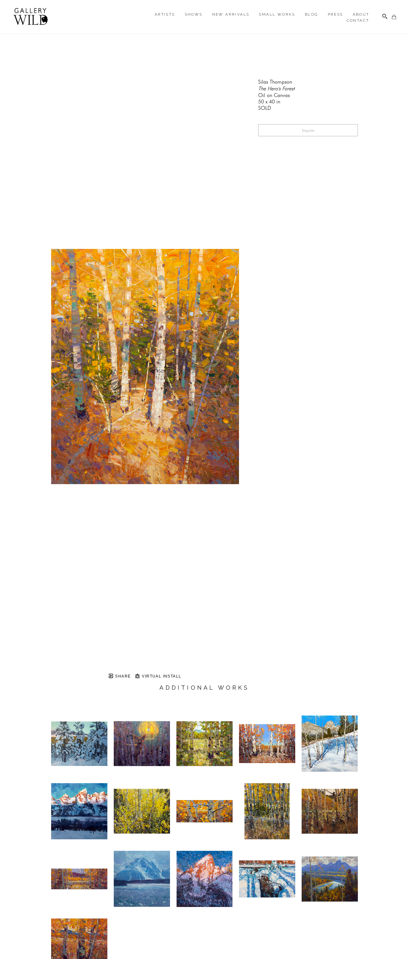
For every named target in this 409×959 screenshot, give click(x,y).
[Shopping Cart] (394, 16)
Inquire (308, 130)
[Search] (384, 16)
